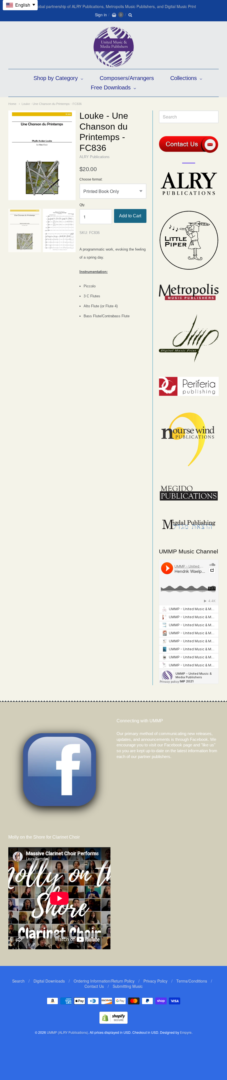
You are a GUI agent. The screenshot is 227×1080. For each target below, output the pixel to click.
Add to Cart (130, 215)
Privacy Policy (155, 981)
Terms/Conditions (191, 981)
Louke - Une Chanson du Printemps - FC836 (52, 103)
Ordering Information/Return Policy (104, 981)
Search (18, 981)
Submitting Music (128, 986)
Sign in (101, 14)
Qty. (82, 205)
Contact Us (94, 986)
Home (12, 103)
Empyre (186, 1032)
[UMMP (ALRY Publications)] (114, 64)
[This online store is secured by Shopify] (113, 1022)
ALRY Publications (94, 157)
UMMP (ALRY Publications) (67, 1032)
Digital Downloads (49, 981)
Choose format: (90, 179)
